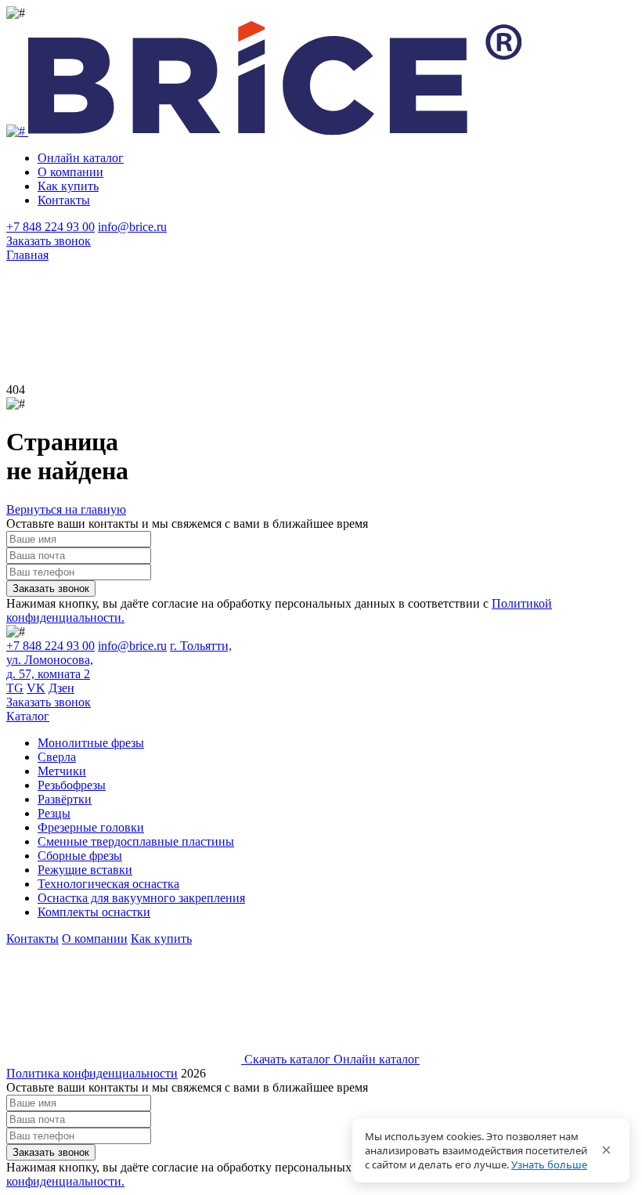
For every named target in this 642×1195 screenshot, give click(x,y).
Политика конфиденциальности (92, 1073)
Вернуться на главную (66, 509)
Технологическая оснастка (108, 883)
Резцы (54, 813)
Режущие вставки (85, 869)
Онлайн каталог (81, 157)
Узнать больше (549, 1164)
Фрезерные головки (91, 827)
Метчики (62, 771)
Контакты (64, 200)
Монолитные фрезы (91, 742)
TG (14, 688)
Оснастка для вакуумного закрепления (141, 897)
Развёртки (65, 799)
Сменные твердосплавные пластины (136, 841)
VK (36, 688)
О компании (70, 172)
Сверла (57, 757)
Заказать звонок (48, 240)
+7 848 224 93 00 (50, 226)
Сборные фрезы (80, 855)
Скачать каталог (287, 1059)
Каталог (27, 716)
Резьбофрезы (72, 785)
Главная (27, 255)
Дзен (61, 688)
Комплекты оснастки (94, 912)
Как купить (68, 186)
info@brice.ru (132, 226)
